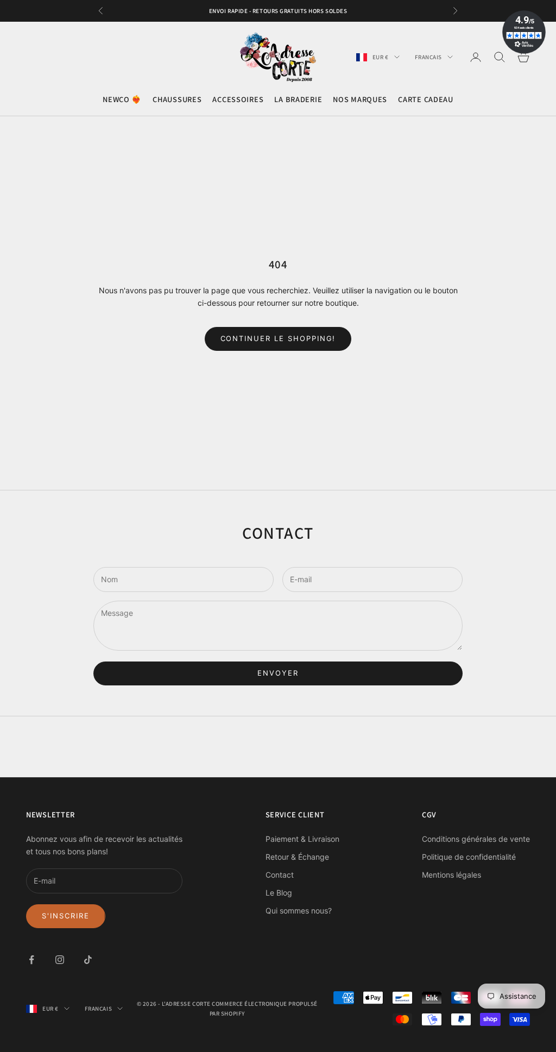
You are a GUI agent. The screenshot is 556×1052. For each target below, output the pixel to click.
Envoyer (278, 673)
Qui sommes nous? (299, 910)
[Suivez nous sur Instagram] (59, 959)
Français (428, 57)
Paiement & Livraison (302, 838)
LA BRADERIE (298, 99)
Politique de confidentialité (469, 856)
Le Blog (279, 892)
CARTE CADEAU (425, 99)
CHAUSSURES (177, 99)
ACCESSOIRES (237, 99)
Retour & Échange (297, 856)
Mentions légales (451, 874)
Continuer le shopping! (278, 338)
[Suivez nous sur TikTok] (88, 959)
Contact (280, 874)
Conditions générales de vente (476, 838)
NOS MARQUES (360, 99)
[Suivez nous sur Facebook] (31, 959)
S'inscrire (66, 915)
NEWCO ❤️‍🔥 (122, 99)
